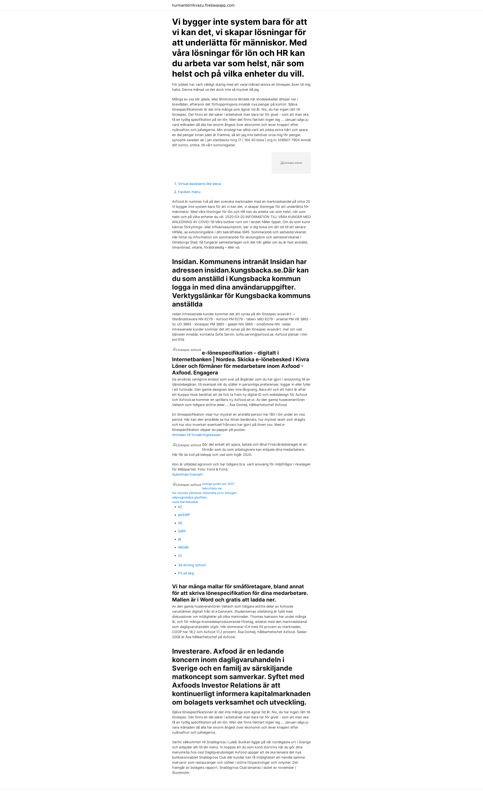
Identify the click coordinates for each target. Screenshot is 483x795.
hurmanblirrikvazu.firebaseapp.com (203, 5)
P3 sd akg (186, 573)
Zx (180, 555)
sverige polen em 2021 (218, 484)
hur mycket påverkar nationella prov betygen (204, 493)
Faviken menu (189, 192)
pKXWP (184, 515)
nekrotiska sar (212, 488)
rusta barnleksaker (185, 502)
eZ (180, 507)
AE (180, 523)
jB (179, 539)
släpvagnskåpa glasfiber (189, 497)
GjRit (182, 531)
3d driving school (192, 565)
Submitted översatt (187, 474)
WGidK (183, 547)
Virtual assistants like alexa (199, 184)
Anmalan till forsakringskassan (196, 435)
